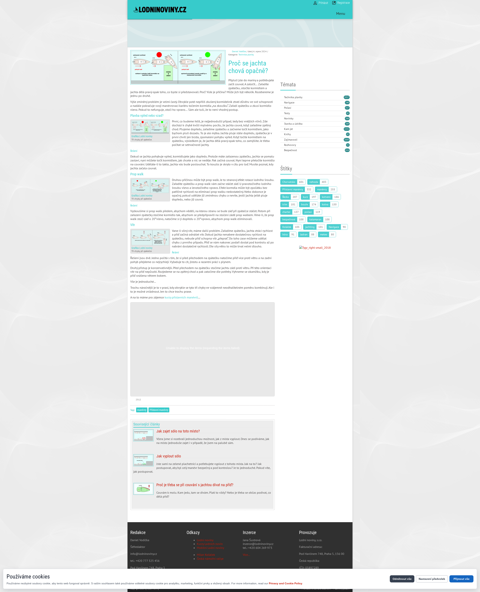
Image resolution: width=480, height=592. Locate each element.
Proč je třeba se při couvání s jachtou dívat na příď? (202, 492)
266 (347, 118)
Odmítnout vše (402, 578)
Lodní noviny (205, 540)
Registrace (343, 3)
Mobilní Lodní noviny (210, 548)
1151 (346, 129)
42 (348, 113)
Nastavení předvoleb (432, 578)
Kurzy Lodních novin (210, 544)
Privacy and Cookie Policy (285, 583)
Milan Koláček (206, 555)
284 (347, 123)
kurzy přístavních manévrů (181, 297)
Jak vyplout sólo (202, 465)
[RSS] (281, 97)
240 (347, 102)
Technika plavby (246, 54)
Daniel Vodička (239, 51)
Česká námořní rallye (210, 558)
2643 (346, 139)
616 (347, 150)
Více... (246, 555)
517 (347, 107)
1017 (346, 97)
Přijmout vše (462, 578)
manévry (141, 409)
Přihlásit (323, 3)
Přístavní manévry (159, 409)
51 (348, 145)
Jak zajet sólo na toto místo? (202, 438)
